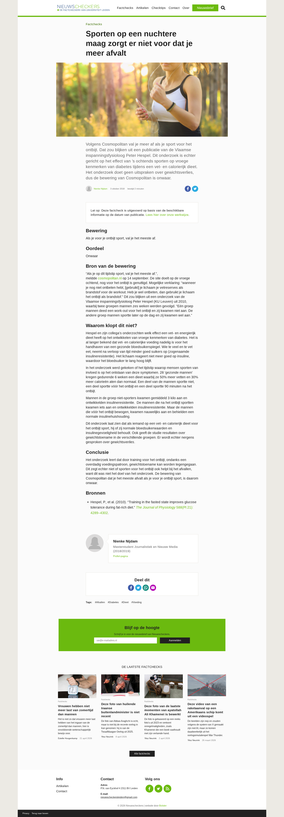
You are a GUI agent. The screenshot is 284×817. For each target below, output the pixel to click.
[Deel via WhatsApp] (146, 588)
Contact (174, 7)
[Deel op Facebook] (188, 189)
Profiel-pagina (120, 556)
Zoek (223, 8)
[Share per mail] (153, 588)
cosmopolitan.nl (109, 278)
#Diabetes (113, 602)
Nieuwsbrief (205, 7)
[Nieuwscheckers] (83, 8)
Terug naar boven (40, 813)
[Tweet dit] (195, 189)
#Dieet (125, 602)
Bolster (163, 805)
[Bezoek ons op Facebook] (149, 789)
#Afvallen (100, 602)
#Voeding (136, 602)
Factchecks (125, 7)
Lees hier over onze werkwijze (167, 214)
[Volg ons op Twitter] (158, 789)
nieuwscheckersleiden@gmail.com (119, 797)
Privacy (25, 813)
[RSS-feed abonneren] (167, 789)
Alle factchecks (142, 753)
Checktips (159, 7)
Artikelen (142, 7)
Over (186, 7)
